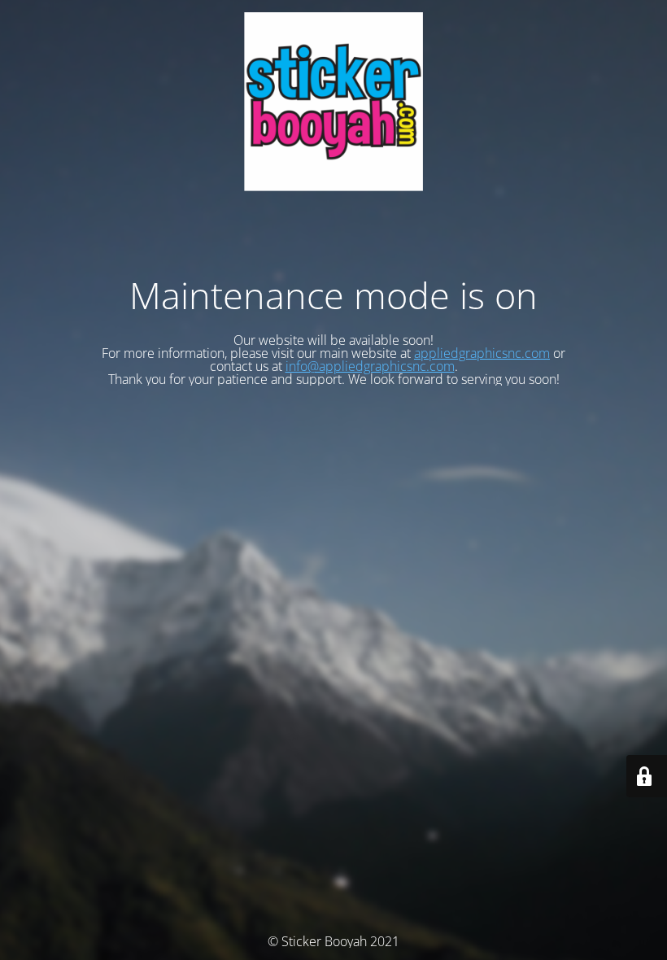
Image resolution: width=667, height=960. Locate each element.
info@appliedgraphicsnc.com (370, 366)
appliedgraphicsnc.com (482, 353)
